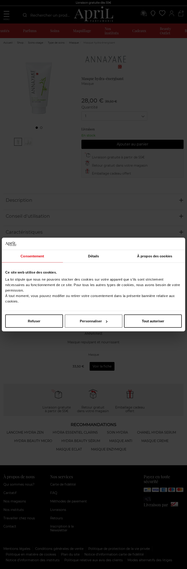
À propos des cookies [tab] (154, 256)
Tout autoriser (153, 321)
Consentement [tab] (32, 256)
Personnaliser (91, 321)
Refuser (34, 321)
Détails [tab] (93, 256)
